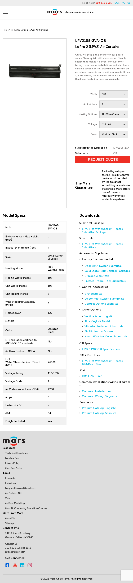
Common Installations (96, 391)
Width (93, 94)
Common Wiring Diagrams (99, 396)
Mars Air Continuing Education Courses (26, 508)
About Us (10, 518)
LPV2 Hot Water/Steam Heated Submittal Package (102, 230)
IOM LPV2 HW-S (92, 376)
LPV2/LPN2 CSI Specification (101, 349)
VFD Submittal (94, 293)
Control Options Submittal (102, 303)
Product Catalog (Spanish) (99, 413)
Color (94, 134)
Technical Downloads (16, 453)
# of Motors (90, 104)
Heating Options (88, 114)
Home (6, 30)
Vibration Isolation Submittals (104, 326)
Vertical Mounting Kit (98, 316)
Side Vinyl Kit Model (97, 321)
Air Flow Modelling (15, 503)
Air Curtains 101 (13, 493)
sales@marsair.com (15, 552)
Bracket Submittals (97, 276)
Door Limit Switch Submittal (103, 265)
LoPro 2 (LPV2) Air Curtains (34, 30)
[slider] (34, 71)
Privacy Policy (12, 463)
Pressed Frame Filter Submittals (105, 281)
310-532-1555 (104, 2)
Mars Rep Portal (13, 468)
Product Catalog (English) (99, 408)
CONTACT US (122, 2)
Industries (10, 483)
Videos (8, 498)
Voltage (92, 124)
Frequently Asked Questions (20, 488)
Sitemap (9, 523)
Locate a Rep (12, 458)
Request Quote (103, 159)
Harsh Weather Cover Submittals (106, 336)
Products (14, 30)
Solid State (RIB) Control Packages (107, 270)
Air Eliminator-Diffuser (99, 331)
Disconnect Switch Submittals (104, 298)
